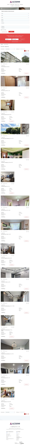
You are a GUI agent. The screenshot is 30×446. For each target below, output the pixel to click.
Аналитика (17, 435)
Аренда (7, 437)
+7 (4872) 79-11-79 (15, 426)
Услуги (8, 4)
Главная (2, 44)
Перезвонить (22, 39)
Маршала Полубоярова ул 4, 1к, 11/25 (7, 305)
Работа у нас (17, 4)
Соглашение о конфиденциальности (19, 437)
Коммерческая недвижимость (10, 438)
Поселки (7, 436)
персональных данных (15, 41)
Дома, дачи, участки (8, 435)
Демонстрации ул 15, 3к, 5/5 (6, 401)
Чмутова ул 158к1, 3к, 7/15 (5, 282)
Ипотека (7, 439)
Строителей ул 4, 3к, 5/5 (5, 66)
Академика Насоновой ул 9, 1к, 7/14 (7, 353)
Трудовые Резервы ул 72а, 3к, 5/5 (7, 162)
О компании (12, 4)
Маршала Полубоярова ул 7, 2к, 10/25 (6, 330)
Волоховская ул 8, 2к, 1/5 (5, 377)
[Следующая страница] (24, 49)
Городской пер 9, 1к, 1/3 (5, 186)
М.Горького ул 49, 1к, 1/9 (5, 90)
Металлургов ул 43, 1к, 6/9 (5, 210)
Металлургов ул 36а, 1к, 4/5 (6, 234)
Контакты (21, 4)
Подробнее (26, 73)
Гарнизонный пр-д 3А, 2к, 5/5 (6, 114)
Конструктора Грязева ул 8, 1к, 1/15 (7, 138)
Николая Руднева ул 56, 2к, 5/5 (6, 258)
